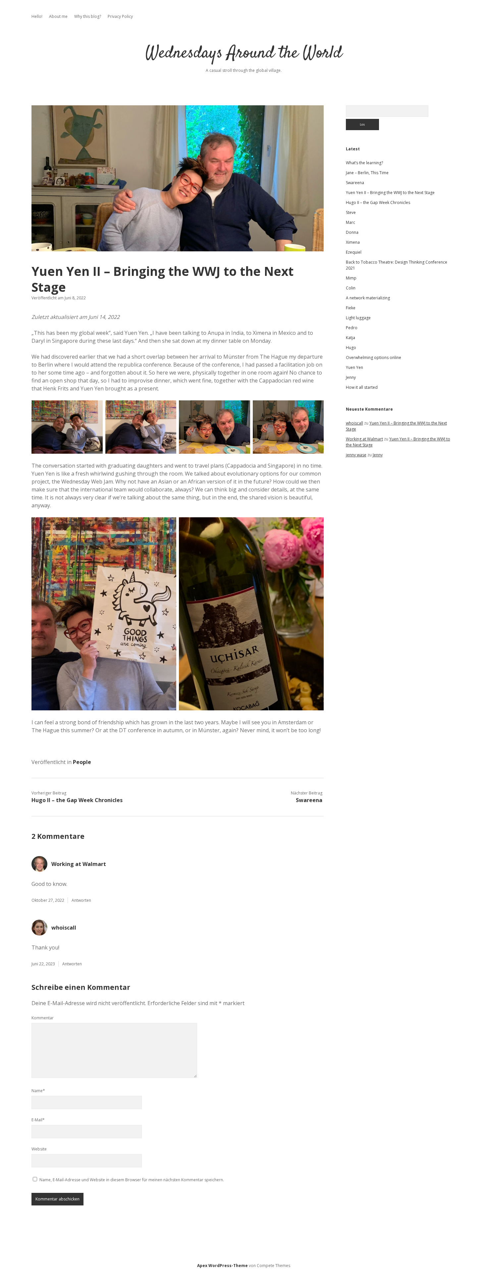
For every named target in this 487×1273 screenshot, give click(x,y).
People (82, 762)
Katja (350, 337)
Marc (350, 222)
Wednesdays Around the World (243, 53)
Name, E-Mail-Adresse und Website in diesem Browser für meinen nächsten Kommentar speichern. (131, 1180)
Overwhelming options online (373, 357)
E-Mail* (38, 1120)
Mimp (351, 278)
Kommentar (42, 1018)
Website (39, 1149)
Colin (350, 288)
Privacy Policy (120, 16)
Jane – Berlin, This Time (367, 173)
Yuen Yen (354, 367)
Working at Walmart (78, 864)
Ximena (353, 242)
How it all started (362, 387)
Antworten (81, 900)
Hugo (351, 347)
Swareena (309, 800)
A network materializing (368, 298)
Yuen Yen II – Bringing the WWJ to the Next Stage (390, 192)
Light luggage (358, 318)
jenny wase (356, 455)
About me (58, 16)
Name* (38, 1091)
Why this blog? (87, 16)
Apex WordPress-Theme (222, 1265)
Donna (352, 232)
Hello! (36, 16)
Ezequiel (353, 252)
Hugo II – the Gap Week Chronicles (77, 800)
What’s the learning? (364, 163)
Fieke (350, 308)
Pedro (351, 328)
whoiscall (63, 927)
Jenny (351, 377)
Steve (351, 212)
